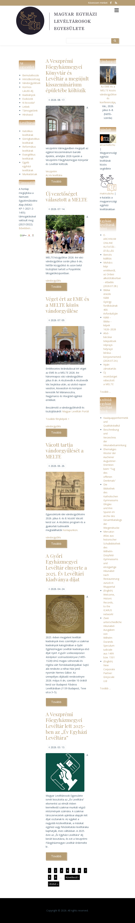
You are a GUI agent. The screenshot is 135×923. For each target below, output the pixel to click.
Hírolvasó (27, 114)
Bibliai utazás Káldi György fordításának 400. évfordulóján (110, 301)
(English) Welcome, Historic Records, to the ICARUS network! (109, 602)
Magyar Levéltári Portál (75, 411)
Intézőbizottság (31, 79)
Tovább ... (105, 391)
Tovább (59, 182)
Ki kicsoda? (28, 102)
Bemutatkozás (30, 75)
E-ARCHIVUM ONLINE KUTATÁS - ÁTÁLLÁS (109, 242)
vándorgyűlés (53, 280)
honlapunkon (70, 530)
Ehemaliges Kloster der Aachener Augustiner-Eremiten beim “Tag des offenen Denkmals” (109, 465)
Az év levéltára (54, 175)
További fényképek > (57, 419)
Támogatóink (30, 110)
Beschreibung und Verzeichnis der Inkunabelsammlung (114, 437)
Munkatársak (29, 174)
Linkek (26, 106)
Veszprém (51, 171)
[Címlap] (57, 21)
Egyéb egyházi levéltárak (27, 166)
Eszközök (27, 98)
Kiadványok (28, 95)
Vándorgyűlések (31, 83)
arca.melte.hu (107, 145)
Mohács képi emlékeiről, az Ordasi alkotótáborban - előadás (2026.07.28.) (112, 274)
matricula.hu (107, 193)
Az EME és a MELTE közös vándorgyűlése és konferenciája (108, 94)
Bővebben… (25, 228)
